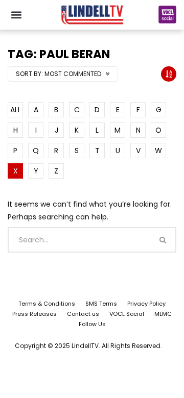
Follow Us (92, 324)
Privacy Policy (146, 304)
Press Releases (34, 314)
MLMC (163, 314)
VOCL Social (126, 314)
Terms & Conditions (46, 304)
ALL (15, 110)
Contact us (83, 314)
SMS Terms (101, 304)
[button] (16, 14)
